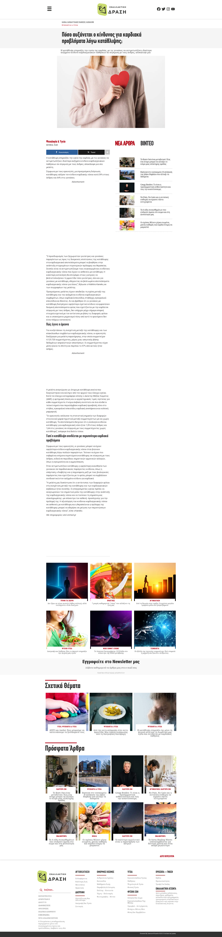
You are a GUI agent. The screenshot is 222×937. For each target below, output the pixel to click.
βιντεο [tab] (146, 144)
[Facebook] (159, 9)
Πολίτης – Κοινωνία (105, 890)
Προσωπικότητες (163, 881)
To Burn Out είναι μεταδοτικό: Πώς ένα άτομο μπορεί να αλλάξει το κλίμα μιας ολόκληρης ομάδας (155, 161)
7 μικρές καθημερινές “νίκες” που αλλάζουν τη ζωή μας (111, 604)
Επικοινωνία (43, 915)
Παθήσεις (131, 881)
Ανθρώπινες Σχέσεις (105, 878)
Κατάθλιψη (90, 22)
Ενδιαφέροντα (61, 836)
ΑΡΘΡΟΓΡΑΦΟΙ (44, 899)
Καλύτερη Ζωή (61, 789)
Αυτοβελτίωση (155, 789)
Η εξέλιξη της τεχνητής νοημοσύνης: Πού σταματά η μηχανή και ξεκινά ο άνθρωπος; (155, 652)
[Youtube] (173, 9)
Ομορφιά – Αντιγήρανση (137, 906)
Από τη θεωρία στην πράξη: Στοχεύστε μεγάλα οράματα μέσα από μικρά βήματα (155, 604)
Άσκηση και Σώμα (135, 898)
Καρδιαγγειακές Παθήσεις (76, 22)
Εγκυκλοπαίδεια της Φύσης (136, 902)
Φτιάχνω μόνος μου (136, 909)
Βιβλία (94, 836)
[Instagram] (168, 9)
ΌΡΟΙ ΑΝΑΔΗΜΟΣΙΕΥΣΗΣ (48, 918)
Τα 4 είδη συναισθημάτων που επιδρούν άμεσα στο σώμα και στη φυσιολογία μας (155, 212)
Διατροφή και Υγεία (83, 903)
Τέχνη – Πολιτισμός (105, 893)
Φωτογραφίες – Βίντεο (106, 896)
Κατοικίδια (101, 881)
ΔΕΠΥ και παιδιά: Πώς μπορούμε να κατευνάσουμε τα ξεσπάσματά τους (66, 731)
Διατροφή (80, 892)
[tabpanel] (144, 192)
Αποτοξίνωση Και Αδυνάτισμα (82, 899)
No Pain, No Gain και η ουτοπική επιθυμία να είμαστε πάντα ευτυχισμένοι (154, 199)
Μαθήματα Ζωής (103, 884)
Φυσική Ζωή (133, 891)
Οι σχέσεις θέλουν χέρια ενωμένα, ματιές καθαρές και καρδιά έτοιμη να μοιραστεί (156, 224)
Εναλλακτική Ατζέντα (166, 888)
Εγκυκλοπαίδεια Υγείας (137, 878)
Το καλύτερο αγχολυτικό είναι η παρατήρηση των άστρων (127, 841)
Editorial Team (52, 145)
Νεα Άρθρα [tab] (125, 144)
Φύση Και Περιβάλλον (137, 912)
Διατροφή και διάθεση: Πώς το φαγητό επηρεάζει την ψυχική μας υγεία (67, 652)
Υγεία (59, 727)
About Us (42, 902)
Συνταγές (79, 906)
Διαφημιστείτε (44, 905)
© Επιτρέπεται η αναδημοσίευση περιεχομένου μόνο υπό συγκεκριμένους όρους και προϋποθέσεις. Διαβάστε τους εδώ (52, 924)
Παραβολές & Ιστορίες (106, 887)
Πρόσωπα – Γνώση (164, 872)
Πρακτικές (79, 888)
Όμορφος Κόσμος (105, 872)
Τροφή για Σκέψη (163, 884)
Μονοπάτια (80, 885)
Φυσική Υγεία (133, 887)
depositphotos (44, 896)
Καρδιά (64, 22)
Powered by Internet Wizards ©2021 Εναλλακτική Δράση (158, 933)
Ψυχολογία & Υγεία (70, 25)
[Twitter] (163, 9)
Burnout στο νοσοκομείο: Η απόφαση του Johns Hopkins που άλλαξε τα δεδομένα (156, 174)
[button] (49, 9)
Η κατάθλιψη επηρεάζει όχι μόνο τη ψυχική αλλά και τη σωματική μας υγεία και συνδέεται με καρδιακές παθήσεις (154, 733)
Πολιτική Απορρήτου (47, 912)
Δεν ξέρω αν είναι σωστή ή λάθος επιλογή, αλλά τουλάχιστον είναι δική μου (67, 604)
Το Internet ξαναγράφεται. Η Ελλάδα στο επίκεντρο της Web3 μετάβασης (111, 652)
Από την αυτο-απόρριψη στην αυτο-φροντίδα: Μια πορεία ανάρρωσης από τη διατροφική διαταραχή (110, 732)
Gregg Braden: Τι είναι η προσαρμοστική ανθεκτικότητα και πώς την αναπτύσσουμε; (155, 187)
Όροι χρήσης (43, 908)
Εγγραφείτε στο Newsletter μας (111, 661)
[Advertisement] (78, 219)
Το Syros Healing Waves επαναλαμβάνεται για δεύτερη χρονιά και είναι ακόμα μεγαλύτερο (160, 842)
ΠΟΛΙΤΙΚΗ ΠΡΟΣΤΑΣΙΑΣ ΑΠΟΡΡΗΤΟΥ (111, 673)
